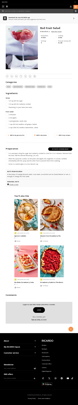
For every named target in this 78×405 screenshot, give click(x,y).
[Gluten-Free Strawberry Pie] (52, 215)
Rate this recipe (56, 31)
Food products (46, 360)
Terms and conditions (44, 398)
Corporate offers (47, 364)
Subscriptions (46, 356)
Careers (44, 367)
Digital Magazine (46, 371)
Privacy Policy (32, 398)
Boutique (44, 349)
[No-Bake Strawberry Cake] (26, 261)
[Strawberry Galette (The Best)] (52, 261)
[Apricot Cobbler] (26, 215)
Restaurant (45, 353)
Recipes (44, 345)
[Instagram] (55, 378)
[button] (75, 7)
